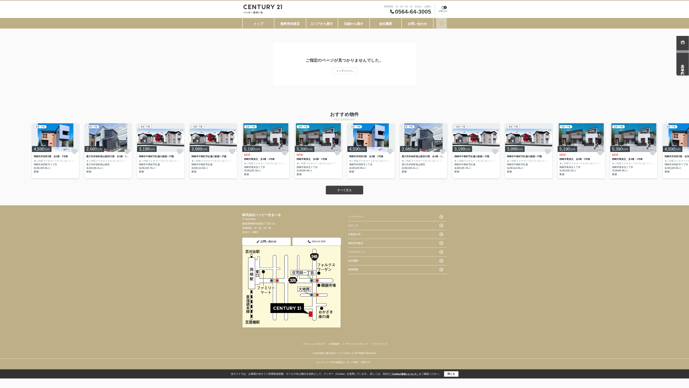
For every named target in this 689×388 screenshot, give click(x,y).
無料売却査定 (290, 24)
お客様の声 (354, 234)
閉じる (451, 373)
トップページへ (344, 71)
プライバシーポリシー (356, 344)
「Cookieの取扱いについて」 (404, 374)
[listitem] (266, 150)
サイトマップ (380, 344)
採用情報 (353, 269)
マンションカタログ (314, 344)
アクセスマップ (357, 251)
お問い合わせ (417, 24)
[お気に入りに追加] (74, 151)
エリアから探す (322, 24)
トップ (258, 24)
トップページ (355, 216)
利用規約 (335, 344)
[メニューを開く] (441, 23)
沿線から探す (354, 24)
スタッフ (353, 225)
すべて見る (344, 190)
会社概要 (385, 24)
